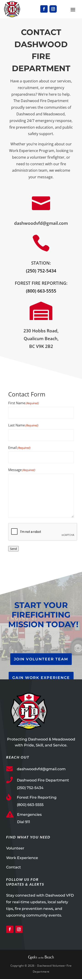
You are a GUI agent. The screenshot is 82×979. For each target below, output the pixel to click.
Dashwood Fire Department (43, 780)
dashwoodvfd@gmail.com (41, 769)
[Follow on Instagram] (53, 9)
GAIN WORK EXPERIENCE (41, 677)
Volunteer (15, 848)
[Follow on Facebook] (44, 9)
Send (13, 549)
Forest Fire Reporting (36, 797)
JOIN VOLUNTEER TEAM (41, 659)
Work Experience (22, 858)
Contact (13, 867)
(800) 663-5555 (41, 291)
